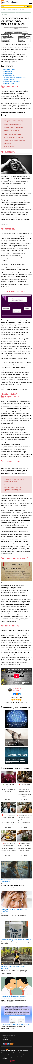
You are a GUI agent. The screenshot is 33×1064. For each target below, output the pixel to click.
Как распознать (7, 73)
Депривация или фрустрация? (11, 81)
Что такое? (22, 9)
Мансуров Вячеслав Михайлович (18, 690)
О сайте (5, 1037)
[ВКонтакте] (14, 694)
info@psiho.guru (5, 1058)
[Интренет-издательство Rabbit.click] (14, 1061)
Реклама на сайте (7, 1041)
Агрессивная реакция (9, 79)
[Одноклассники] (17, 694)
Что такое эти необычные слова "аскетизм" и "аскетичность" (15, 742)
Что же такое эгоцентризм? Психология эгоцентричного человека (15, 761)
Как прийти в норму (8, 83)
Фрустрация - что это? (9, 69)
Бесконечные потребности (10, 75)
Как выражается (7, 71)
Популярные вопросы (12, 9)
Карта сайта (6, 1039)
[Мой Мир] (19, 694)
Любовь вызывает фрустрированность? (14, 77)
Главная (3, 9)
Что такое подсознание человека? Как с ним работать (16, 725)
